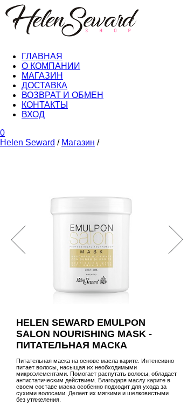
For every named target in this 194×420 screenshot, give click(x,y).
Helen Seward (27, 142)
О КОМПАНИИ (51, 66)
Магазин (78, 142)
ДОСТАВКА (44, 85)
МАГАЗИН (42, 75)
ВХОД (33, 114)
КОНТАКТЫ (45, 104)
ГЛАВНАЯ (42, 56)
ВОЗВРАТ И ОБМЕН (62, 95)
